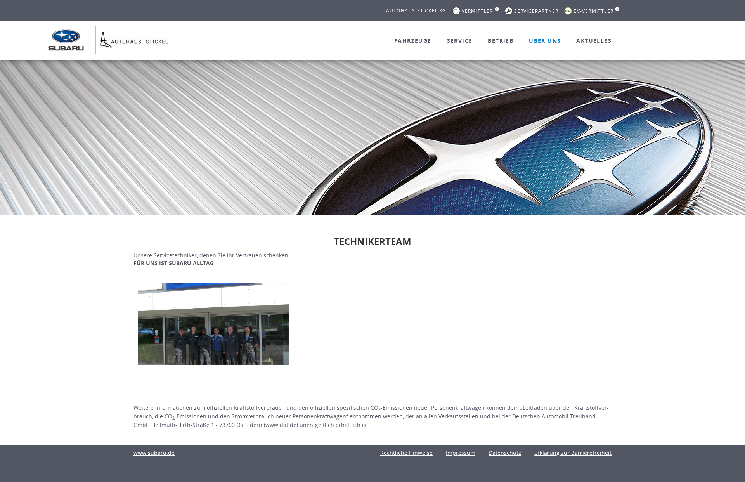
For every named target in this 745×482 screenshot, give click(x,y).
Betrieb (500, 40)
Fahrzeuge (412, 40)
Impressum (460, 452)
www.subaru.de (154, 452)
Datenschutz (505, 452)
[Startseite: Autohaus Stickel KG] (66, 40)
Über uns (545, 40)
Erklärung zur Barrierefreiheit (573, 452)
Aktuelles (594, 40)
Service (460, 40)
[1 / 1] (213, 324)
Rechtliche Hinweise (406, 452)
